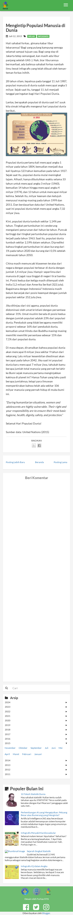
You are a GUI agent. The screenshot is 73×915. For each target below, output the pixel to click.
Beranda (39, 462)
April (7, 754)
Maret (16, 754)
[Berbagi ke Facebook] (39, 445)
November (10, 747)
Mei (60, 747)
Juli (46, 747)
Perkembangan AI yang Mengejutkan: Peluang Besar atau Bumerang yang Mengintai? (44, 814)
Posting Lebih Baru (15, 462)
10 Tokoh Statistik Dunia (33, 794)
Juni (53, 747)
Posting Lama (60, 462)
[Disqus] (36, 528)
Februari (26, 754)
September (36, 747)
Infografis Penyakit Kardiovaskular (38, 832)
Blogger (46, 913)
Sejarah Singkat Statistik (39, 851)
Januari (38, 754)
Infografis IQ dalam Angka (34, 866)
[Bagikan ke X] (34, 445)
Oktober (23, 747)
